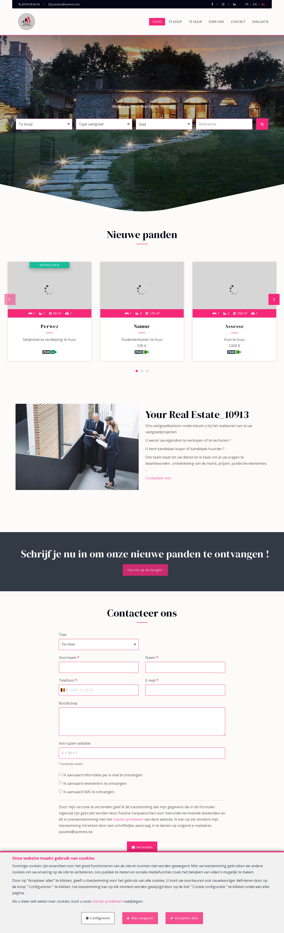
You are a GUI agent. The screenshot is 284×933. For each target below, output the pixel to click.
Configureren (100, 918)
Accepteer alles (186, 918)
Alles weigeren (142, 918)
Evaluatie (260, 22)
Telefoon (68, 680)
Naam (151, 657)
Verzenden (144, 847)
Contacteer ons (158, 478)
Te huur (195, 22)
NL (263, 4)
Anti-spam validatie (75, 743)
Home (157, 22)
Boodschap (68, 703)
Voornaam (69, 657)
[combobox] (64, 690)
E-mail (151, 680)
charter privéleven (128, 819)
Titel (62, 634)
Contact (238, 22)
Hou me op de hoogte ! (145, 570)
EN (255, 4)
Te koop (175, 22)
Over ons (216, 22)
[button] (164, 124)
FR (246, 4)
